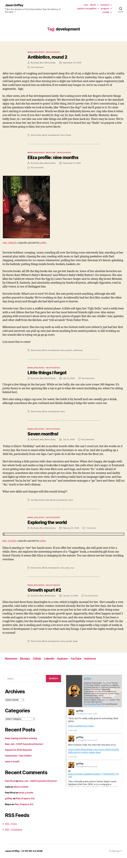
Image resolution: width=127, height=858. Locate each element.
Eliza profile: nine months (53, 157)
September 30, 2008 (72, 62)
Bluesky (25, 658)
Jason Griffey (14, 5)
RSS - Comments (13, 829)
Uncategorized (53, 52)
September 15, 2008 (71, 163)
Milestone (51, 152)
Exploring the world (47, 522)
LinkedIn (49, 658)
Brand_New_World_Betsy (44, 62)
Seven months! (43, 434)
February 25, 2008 (71, 528)
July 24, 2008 (69, 378)
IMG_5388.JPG (9, 242)
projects (105, 8)
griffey (43, 242)
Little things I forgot (47, 372)
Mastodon (11, 658)
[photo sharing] (63, 207)
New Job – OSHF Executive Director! (24, 744)
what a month (12, 761)
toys (72, 568)
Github (37, 658)
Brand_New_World (36, 52)
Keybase (62, 658)
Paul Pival (10, 781)
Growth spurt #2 (44, 590)
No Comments (37, 67)
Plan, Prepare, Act (25, 798)
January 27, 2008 (70, 595)
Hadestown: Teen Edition (18, 755)
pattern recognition (86, 8)
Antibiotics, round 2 (47, 57)
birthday (34, 500)
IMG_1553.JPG (9, 541)
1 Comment (91, 528)
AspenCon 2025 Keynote (18, 750)
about (93, 4)
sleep (75, 641)
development (54, 135)
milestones (77, 350)
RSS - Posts (11, 823)
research (104, 4)
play (67, 568)
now (86, 4)
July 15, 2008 (69, 439)
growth (69, 350)
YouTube (76, 658)
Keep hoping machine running (21, 738)
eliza (63, 135)
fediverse (90, 658)
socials (105, 12)
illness (68, 135)
